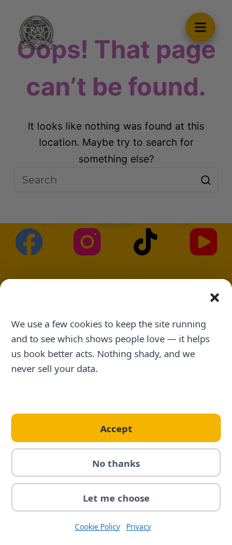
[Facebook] (29, 241)
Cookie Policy (97, 526)
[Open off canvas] (200, 27)
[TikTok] (145, 241)
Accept (116, 428)
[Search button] (206, 179)
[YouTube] (203, 241)
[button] (214, 297)
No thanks (116, 463)
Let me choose (116, 498)
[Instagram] (87, 241)
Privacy (138, 526)
